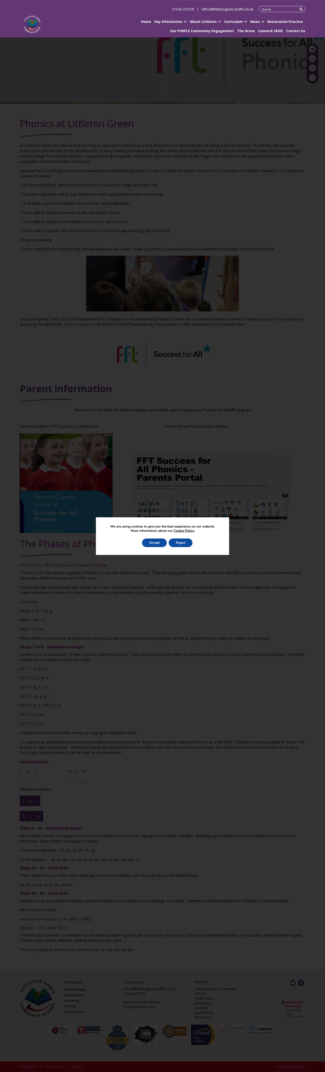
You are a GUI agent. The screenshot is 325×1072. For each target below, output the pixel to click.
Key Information (168, 21)
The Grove (246, 31)
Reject (180, 542)
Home (146, 21)
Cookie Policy (184, 531)
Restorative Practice (285, 21)
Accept (154, 542)
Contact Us (295, 31)
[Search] (301, 9)
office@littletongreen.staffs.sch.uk (227, 9)
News (255, 21)
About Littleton (203, 21)
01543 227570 (183, 9)
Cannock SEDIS (270, 31)
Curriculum (233, 21)
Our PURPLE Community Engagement (202, 31)
